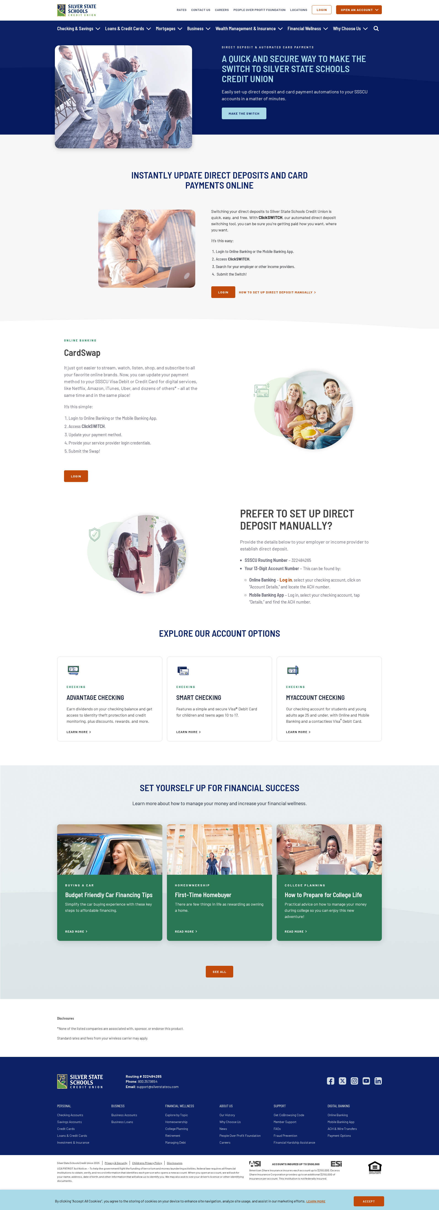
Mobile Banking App (341, 1122)
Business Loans (122, 1122)
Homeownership (192, 885)
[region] (219, 1200)
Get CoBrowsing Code (289, 1115)
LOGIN (223, 292)
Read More (294, 931)
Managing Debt (175, 1142)
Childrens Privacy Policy (147, 1162)
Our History (227, 1115)
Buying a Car (79, 885)
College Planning (305, 885)
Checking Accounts (70, 1115)
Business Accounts (124, 1115)
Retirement (172, 1135)
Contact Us (200, 10)
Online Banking (338, 1115)
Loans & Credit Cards (72, 1135)
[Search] (376, 28)
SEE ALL (219, 972)
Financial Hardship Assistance (294, 1142)
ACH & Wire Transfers (342, 1129)
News (223, 1129)
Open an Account (357, 10)
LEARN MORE (315, 1201)
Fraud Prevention (285, 1135)
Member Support (285, 1122)
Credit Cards (66, 1129)
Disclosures (174, 1162)
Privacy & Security (116, 1162)
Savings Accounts (69, 1122)
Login (322, 10)
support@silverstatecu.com (158, 1087)
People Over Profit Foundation (259, 10)
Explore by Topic (176, 1115)
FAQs (277, 1129)
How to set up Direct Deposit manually (276, 292)
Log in (286, 579)
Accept (369, 1201)
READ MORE (74, 931)
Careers (222, 10)
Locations (298, 10)
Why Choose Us (230, 1122)
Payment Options (339, 1135)
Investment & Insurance (73, 1142)
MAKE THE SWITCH (244, 113)
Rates (182, 10)
